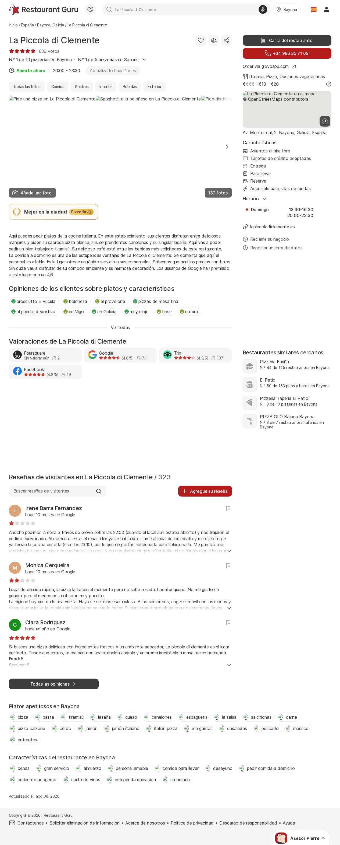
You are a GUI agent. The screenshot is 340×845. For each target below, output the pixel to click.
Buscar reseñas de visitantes (41, 491)
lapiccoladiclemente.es (272, 226)
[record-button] (263, 9)
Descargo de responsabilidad (248, 823)
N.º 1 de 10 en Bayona (40, 59)
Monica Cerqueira (47, 565)
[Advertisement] (120, 427)
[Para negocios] (90, 9)
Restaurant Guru (58, 815)
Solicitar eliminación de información (84, 823)
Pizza (271, 76)
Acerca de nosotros (145, 823)
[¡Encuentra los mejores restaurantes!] (43, 9)
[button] (227, 146)
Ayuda (289, 823)
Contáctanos (30, 823)
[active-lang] (313, 9)
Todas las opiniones (50, 684)
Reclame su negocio (269, 239)
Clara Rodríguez (45, 622)
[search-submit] (109, 9)
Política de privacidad (192, 823)
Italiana (256, 76)
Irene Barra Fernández (53, 508)
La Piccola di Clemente (54, 40)
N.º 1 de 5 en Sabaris (108, 59)
